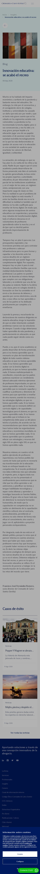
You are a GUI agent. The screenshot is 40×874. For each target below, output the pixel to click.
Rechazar (20, 869)
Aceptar (20, 854)
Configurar (20, 861)
